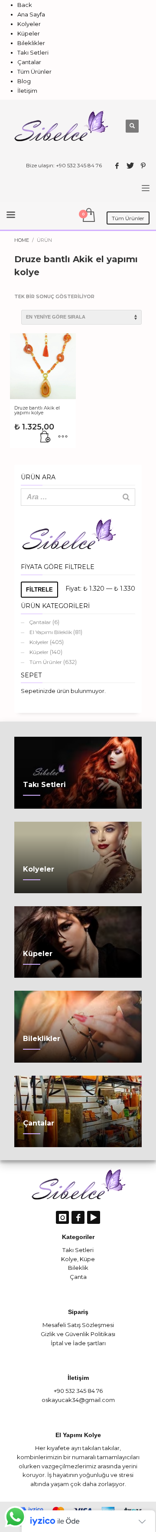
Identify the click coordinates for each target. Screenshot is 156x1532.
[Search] (126, 497)
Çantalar (40, 622)
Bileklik (78, 1267)
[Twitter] (130, 165)
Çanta (78, 1276)
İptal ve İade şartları (78, 1343)
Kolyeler (39, 642)
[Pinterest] (143, 165)
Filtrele (39, 589)
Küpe (87, 1259)
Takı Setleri (78, 1249)
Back (24, 4)
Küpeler (39, 652)
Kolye (69, 1259)
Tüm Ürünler (45, 662)
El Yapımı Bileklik (50, 632)
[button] (45, 437)
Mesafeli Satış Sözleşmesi (78, 1324)
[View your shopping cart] (88, 215)
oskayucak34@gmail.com (78, 1399)
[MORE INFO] (63, 437)
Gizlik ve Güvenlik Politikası (78, 1333)
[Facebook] (117, 165)
